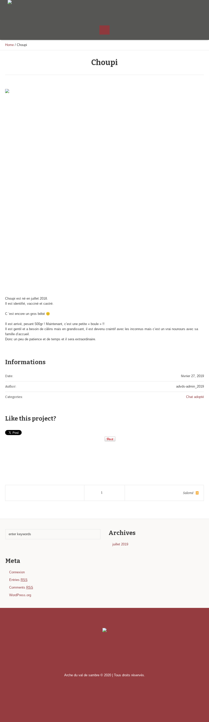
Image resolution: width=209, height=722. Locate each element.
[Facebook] (197, 9)
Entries (18, 580)
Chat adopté (195, 397)
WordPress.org (20, 595)
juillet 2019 (120, 544)
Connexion (17, 572)
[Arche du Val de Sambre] (104, 630)
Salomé (188, 493)
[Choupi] (104, 188)
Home (9, 45)
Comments (21, 587)
